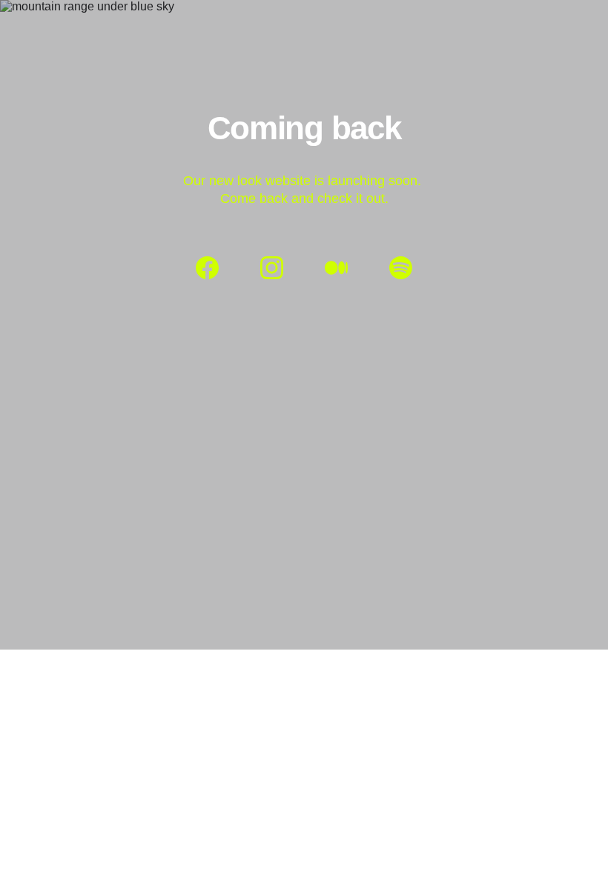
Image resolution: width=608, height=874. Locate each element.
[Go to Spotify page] (400, 267)
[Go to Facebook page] (215, 267)
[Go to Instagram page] (279, 267)
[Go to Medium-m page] (344, 267)
